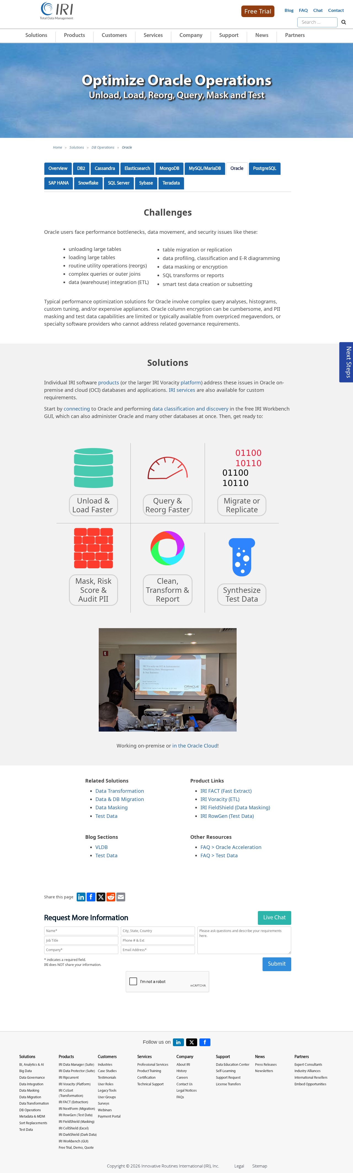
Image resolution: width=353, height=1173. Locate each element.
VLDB (101, 847)
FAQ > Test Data (219, 855)
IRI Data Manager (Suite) (76, 1065)
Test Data (106, 816)
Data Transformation (119, 791)
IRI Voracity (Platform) (75, 1084)
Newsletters (264, 1071)
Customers (114, 35)
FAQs (180, 1097)
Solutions (36, 35)
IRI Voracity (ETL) (219, 799)
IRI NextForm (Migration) (77, 1109)
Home (57, 147)
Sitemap (259, 1166)
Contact (336, 10)
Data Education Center (232, 1065)
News (261, 35)
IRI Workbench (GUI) (74, 1141)
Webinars (105, 1110)
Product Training (149, 1071)
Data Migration (30, 1097)
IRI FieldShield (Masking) (77, 1122)
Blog (289, 10)
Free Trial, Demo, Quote (76, 1148)
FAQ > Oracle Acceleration (230, 847)
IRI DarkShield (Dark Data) (78, 1135)
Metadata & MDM (32, 1116)
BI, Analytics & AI (31, 1065)
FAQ (303, 10)
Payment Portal (109, 1116)
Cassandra (105, 168)
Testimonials (107, 1078)
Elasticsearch (137, 168)
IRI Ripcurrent (69, 1078)
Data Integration (31, 1084)
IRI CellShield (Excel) (74, 1128)
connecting (77, 408)
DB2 (81, 168)
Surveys (103, 1103)
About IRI (183, 1065)
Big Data (25, 1071)
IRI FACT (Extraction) (73, 1102)
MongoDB (169, 168)
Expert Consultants (308, 1065)
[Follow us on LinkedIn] (178, 1042)
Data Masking (111, 807)
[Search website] (342, 22)
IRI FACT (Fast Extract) (226, 791)
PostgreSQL (264, 168)
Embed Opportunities (310, 1084)
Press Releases (266, 1065)
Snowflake (88, 183)
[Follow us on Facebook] (204, 1042)
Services (153, 35)
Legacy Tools (107, 1090)
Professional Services (152, 1065)
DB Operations (103, 147)
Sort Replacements (33, 1123)
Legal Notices (186, 1090)
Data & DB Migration (119, 799)
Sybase (146, 183)
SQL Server (119, 183)
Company (191, 35)
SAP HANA (59, 183)
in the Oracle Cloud (194, 745)
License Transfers (228, 1084)
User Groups (107, 1097)
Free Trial (257, 11)
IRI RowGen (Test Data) (227, 816)
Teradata (171, 183)
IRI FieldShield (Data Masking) (235, 807)
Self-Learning (226, 1071)
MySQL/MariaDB (205, 168)
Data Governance (32, 1078)
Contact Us (184, 1084)
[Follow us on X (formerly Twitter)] (191, 1042)
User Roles (105, 1084)
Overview (58, 168)
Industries (105, 1065)
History (181, 1071)
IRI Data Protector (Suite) (77, 1071)
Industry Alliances (307, 1071)
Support (229, 35)
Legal (239, 1166)
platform (191, 382)
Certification (146, 1078)
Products (74, 35)
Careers (182, 1078)
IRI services (182, 390)
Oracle (127, 147)
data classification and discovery (190, 408)
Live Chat (274, 918)
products (108, 382)
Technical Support (150, 1084)
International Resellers (311, 1078)
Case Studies (107, 1071)
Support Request (228, 1078)
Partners (295, 35)
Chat (318, 10)
